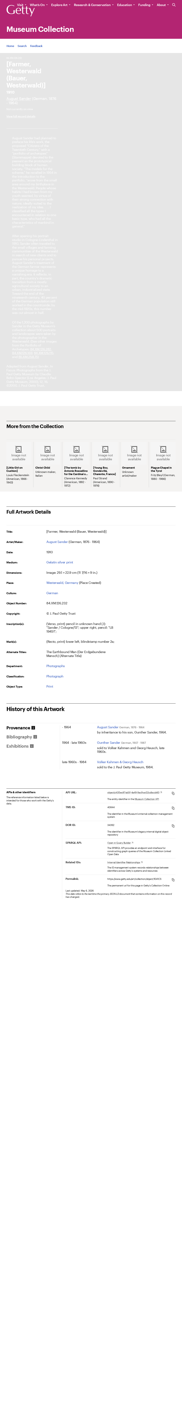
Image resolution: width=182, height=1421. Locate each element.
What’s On (37, 5)
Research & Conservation (92, 5)
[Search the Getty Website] (174, 5)
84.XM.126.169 (22, 353)
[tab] (33, 727)
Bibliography (19, 736)
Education (124, 5)
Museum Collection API (147, 799)
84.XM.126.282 (40, 349)
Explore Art (59, 5)
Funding (144, 5)
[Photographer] (18, 98)
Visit (20, 5)
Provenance (18, 727)
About (161, 5)
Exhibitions (17, 746)
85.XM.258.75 (28, 357)
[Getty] (20, 11)
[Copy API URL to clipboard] (173, 793)
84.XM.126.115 (43, 353)
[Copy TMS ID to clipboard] (173, 808)
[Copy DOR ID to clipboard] (173, 826)
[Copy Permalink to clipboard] (173, 879)
